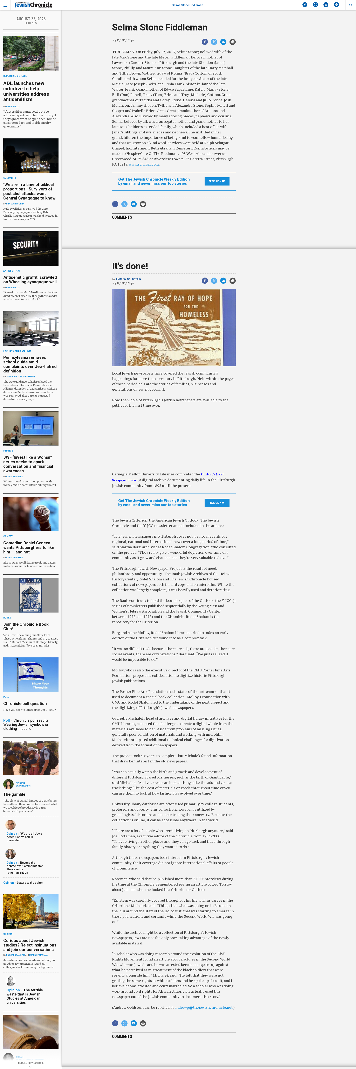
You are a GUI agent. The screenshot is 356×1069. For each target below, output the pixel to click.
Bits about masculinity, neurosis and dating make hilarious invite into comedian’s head (29, 564)
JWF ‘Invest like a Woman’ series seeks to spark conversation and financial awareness (28, 464)
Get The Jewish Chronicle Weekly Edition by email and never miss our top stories (154, 181)
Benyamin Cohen (15, 204)
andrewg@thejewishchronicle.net (203, 1007)
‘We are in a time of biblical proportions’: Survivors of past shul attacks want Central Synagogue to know (29, 191)
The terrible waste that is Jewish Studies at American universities (25, 996)
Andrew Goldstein (128, 279)
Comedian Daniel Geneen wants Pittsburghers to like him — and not (28, 547)
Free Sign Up (217, 181)
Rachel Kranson (15, 955)
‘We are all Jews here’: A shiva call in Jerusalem (24, 837)
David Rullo (13, 106)
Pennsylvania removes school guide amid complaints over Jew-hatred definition (30, 364)
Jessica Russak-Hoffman (20, 377)
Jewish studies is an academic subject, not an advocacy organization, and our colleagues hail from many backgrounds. (29, 963)
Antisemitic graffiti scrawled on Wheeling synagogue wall (30, 279)
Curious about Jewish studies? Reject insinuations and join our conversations (29, 945)
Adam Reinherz (14, 476)
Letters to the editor (30, 882)
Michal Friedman (38, 955)
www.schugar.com (144, 164)
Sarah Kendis (23, 786)
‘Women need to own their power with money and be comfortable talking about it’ (29, 483)
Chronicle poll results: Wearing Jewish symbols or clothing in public (26, 724)
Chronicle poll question (25, 703)
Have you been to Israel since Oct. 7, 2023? (29, 710)
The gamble (14, 794)
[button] (350, 5)
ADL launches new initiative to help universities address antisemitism (26, 91)
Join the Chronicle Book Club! (26, 626)
